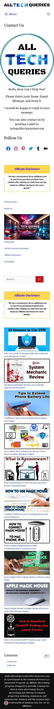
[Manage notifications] (6, 703)
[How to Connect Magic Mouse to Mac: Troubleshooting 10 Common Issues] (27, 532)
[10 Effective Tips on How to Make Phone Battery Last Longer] (27, 403)
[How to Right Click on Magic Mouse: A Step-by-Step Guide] (27, 563)
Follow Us (11, 665)
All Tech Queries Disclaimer (16, 248)
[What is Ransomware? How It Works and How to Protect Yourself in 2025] (27, 469)
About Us (8, 208)
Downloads (9, 262)
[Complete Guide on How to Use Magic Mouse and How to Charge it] (27, 500)
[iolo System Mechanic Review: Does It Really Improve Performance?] (27, 371)
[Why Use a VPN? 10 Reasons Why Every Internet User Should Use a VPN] (27, 339)
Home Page (9, 242)
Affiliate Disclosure (12, 255)
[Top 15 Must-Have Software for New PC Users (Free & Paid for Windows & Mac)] (27, 437)
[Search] (39, 279)
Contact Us (12, 662)
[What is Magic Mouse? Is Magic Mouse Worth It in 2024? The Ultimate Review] (27, 594)
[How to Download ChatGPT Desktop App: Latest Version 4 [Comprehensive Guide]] (27, 626)
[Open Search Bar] (48, 14)
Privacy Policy (10, 202)
